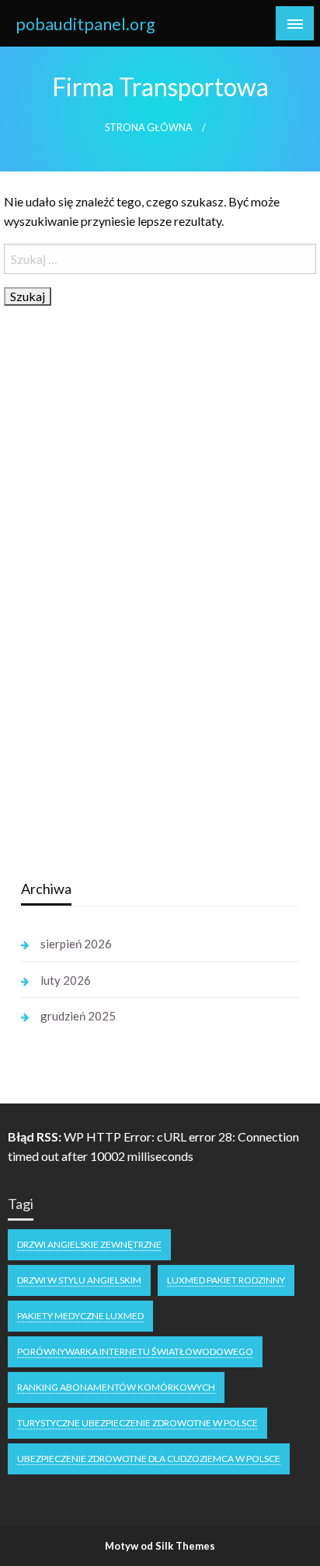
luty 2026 (65, 980)
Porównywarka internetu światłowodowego (135, 1351)
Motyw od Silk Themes (160, 1546)
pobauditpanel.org (85, 24)
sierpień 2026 (76, 944)
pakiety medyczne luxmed (80, 1316)
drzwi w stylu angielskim (79, 1280)
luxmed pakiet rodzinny (226, 1280)
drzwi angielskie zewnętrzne (89, 1244)
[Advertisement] (137, 621)
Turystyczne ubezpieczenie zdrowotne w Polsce (137, 1423)
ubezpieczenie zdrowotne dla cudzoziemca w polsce (148, 1458)
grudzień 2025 (78, 1016)
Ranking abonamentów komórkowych (116, 1387)
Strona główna (149, 127)
